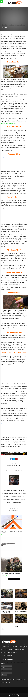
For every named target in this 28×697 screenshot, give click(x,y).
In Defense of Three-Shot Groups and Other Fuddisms (11, 531)
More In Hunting (13, 512)
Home (3, 9)
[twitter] (14, 459)
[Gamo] (14, 452)
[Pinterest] (14, 696)
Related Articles (14, 508)
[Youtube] (16, 696)
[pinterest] (16, 459)
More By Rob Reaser (13, 510)
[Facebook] (9, 696)
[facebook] (11, 459)
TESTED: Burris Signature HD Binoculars (10, 573)
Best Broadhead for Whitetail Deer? (14, 470)
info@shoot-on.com (4, 654)
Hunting (6, 9)
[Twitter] (12, 696)
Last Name (3, 667)
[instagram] (19, 696)
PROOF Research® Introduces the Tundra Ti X (12, 553)
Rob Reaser (5, 27)
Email (3, 670)
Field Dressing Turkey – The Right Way (14, 464)
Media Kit (14, 690)
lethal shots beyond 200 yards (8, 123)
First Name (3, 663)
